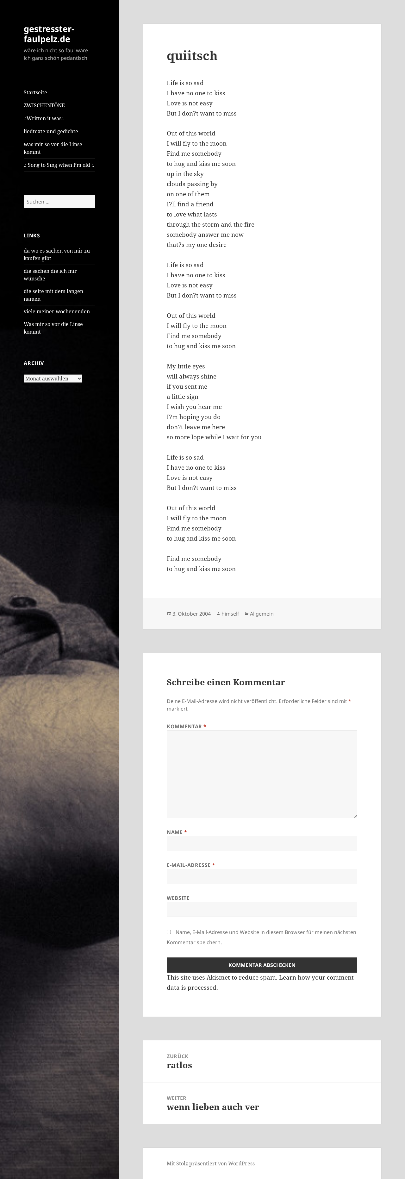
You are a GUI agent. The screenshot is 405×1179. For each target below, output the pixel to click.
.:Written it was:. (44, 118)
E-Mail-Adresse (191, 865)
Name (177, 832)
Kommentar (187, 726)
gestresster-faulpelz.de (49, 34)
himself (230, 613)
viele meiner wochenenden (57, 311)
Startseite (35, 92)
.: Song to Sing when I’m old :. (59, 164)
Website (178, 897)
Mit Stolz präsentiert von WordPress (211, 1163)
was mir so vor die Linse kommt (53, 148)
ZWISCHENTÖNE (44, 105)
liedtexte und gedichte (51, 131)
